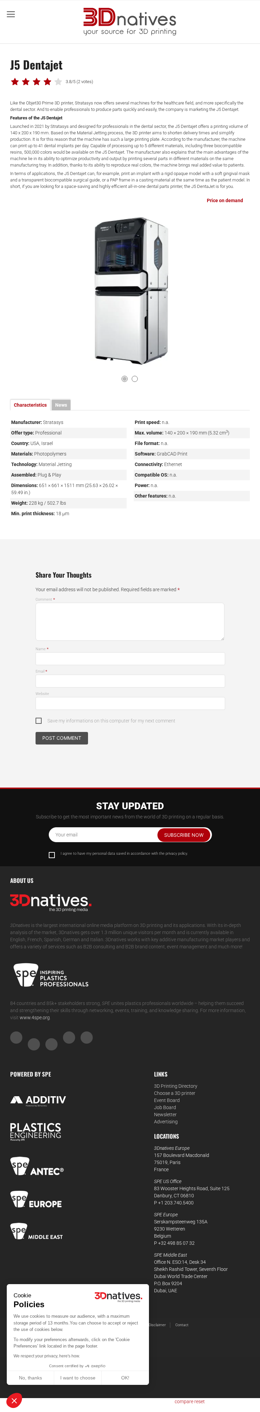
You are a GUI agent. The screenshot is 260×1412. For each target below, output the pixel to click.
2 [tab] (135, 379)
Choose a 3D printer (174, 1093)
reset (199, 1401)
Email (41, 671)
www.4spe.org (35, 1017)
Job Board (165, 1107)
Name (42, 649)
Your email (67, 834)
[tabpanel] (130, 290)
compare (184, 1401)
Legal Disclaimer (152, 1325)
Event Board (167, 1100)
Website (42, 694)
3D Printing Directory (175, 1086)
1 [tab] (125, 379)
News (61, 405)
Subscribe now (183, 835)
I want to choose (77, 1377)
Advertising (166, 1121)
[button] (14, 1400)
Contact (182, 1325)
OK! (125, 1377)
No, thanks (30, 1377)
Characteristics (30, 405)
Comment (45, 599)
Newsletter (165, 1114)
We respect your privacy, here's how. (47, 1356)
